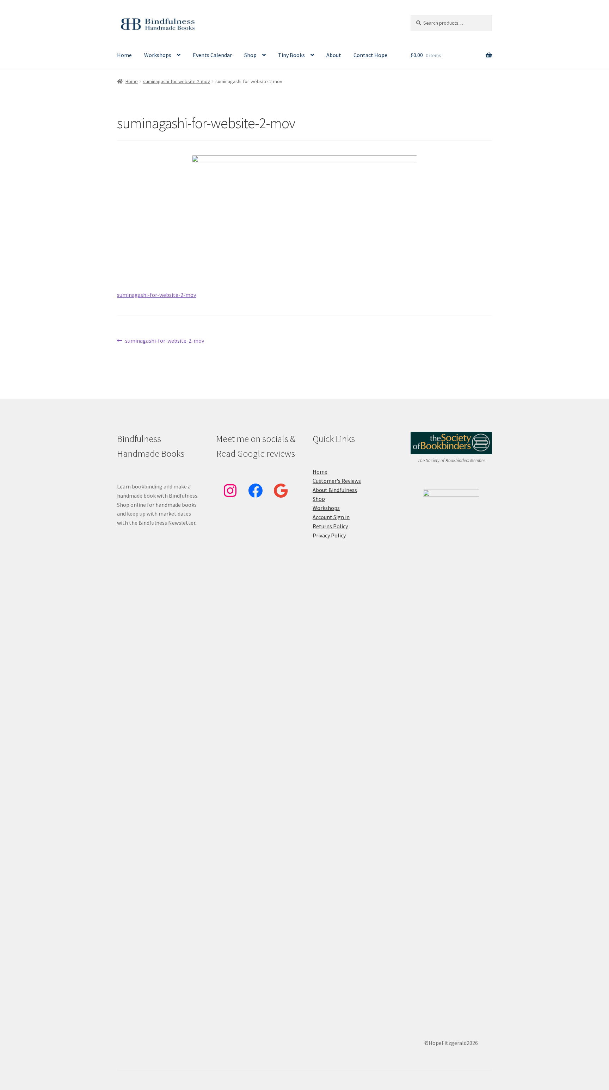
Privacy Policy (329, 535)
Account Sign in (331, 517)
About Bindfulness (335, 489)
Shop (250, 54)
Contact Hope (370, 54)
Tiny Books (291, 54)
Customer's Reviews (337, 480)
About (333, 54)
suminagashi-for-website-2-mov (176, 81)
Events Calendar (212, 54)
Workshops (157, 54)
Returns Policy (330, 526)
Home (124, 54)
